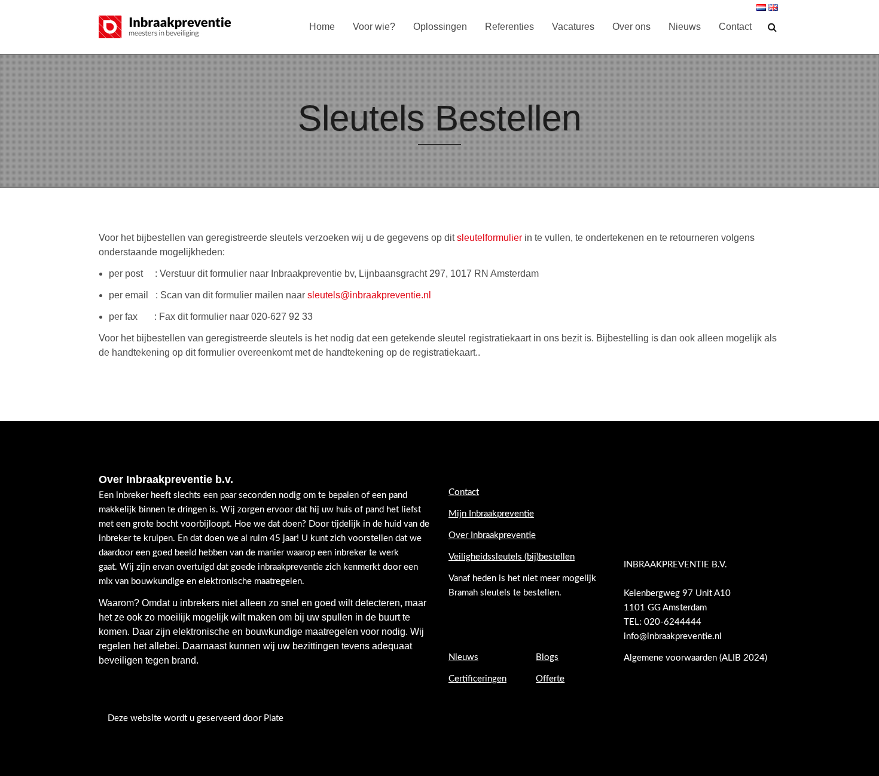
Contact (735, 27)
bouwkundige (274, 632)
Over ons (631, 27)
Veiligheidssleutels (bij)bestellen (511, 556)
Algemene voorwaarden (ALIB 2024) (697, 657)
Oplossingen (440, 27)
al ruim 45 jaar (269, 538)
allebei (163, 646)
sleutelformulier (489, 238)
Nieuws (685, 27)
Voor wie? (374, 27)
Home (322, 27)
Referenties (509, 27)
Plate (273, 718)
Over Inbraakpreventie (492, 535)
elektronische (201, 632)
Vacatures (573, 27)
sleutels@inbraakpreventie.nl (369, 295)
